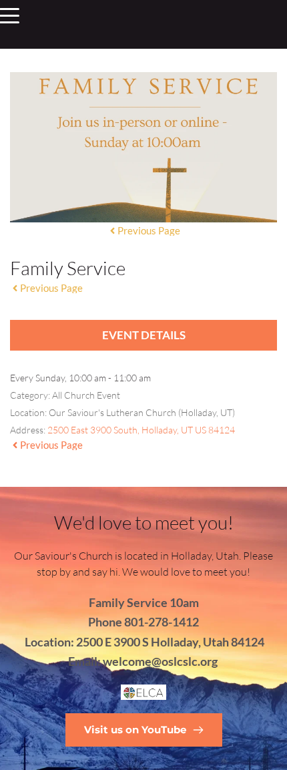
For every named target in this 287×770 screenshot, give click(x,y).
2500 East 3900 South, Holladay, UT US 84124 (141, 429)
